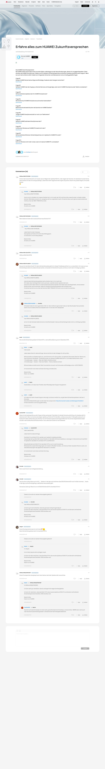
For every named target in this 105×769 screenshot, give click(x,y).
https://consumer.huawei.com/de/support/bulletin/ (70, 401)
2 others (28, 152)
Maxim (25, 546)
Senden (85, 648)
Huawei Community (19, 39)
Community (17, 6)
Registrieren (95, 6)
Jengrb (21, 526)
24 (4, 42)
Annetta (26, 191)
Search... (77, 6)
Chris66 (21, 466)
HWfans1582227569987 (25, 572)
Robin (25, 347)
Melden (87, 156)
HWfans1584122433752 (25, 252)
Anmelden (85, 6)
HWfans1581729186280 (25, 216)
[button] (92, 2)
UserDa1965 (22, 412)
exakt (20, 337)
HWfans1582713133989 (24, 176)
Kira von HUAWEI (25, 56)
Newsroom (33, 39)
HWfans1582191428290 (25, 263)
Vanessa (26, 428)
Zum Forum (19, 82)
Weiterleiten (4, 47)
